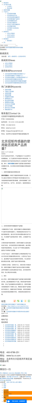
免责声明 (8, 380)
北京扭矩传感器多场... (11, 337)
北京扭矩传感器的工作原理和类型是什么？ (17, 77)
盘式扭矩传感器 (9, 100)
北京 (8, 382)
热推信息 (5, 373)
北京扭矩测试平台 (12, 15)
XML (25, 373)
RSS (22, 373)
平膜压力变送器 (9, 91)
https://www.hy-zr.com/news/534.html (18, 306)
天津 (10, 382)
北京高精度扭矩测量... (11, 341)
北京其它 (9, 30)
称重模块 (14, 47)
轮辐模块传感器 (9, 97)
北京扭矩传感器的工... (11, 332)
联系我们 (6, 39)
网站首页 (6, 3)
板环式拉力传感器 (10, 107)
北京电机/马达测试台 (13, 28)
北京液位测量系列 (12, 22)
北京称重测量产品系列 (13, 19)
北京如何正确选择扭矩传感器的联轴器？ (16, 81)
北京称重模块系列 (12, 21)
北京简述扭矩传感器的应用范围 (13, 79)
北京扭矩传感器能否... (11, 330)
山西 (16, 382)
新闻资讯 (6, 31)
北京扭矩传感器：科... (11, 336)
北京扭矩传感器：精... (11, 325)
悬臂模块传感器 (9, 102)
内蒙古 (20, 382)
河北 (13, 382)
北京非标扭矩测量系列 (13, 17)
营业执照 (9, 8)
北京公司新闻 (11, 33)
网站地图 (17, 373)
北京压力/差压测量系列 (13, 24)
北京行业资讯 (11, 35)
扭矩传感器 (7, 10)
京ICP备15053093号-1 (13, 377)
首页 (9, 56)
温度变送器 (8, 95)
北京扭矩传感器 (11, 13)
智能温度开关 (8, 109)
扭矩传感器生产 (12, 304)
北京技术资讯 (11, 37)
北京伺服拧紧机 (11, 26)
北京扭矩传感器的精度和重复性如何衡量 (17, 308)
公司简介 (9, 6)
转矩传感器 (20, 47)
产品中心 (6, 12)
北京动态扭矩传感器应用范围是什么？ (15, 74)
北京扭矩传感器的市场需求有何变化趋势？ (18, 311)
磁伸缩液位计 (8, 98)
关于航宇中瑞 (7, 4)
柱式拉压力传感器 (10, 104)
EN (4, 42)
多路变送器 (8, 93)
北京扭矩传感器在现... (11, 339)
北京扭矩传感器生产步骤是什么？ (14, 75)
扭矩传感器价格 (21, 304)
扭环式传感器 (8, 106)
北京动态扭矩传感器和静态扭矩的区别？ (16, 83)
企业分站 (11, 373)
